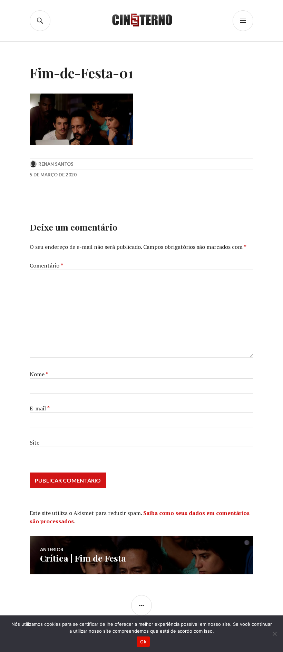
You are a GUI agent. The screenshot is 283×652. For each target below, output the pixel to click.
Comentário (46, 265)
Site (34, 442)
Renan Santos (56, 164)
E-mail (40, 408)
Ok (143, 641)
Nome (39, 374)
